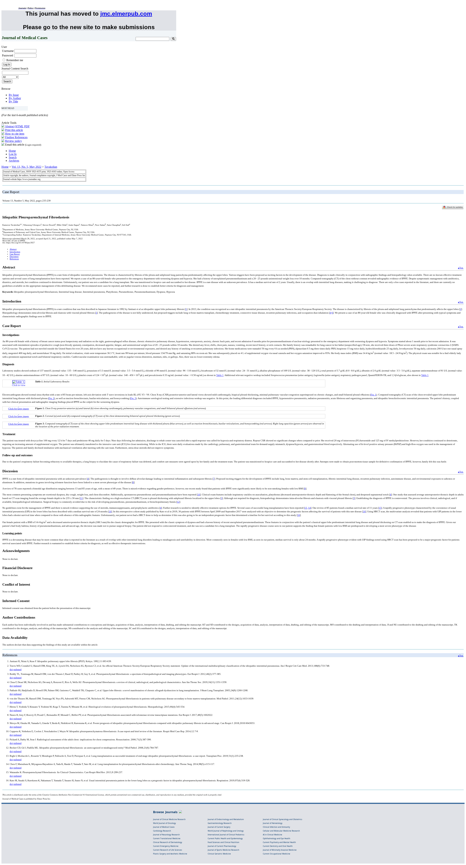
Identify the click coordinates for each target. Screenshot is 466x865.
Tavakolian (50, 166)
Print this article (14, 130)
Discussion (14, 257)
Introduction (15, 252)
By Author (15, 98)
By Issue (14, 94)
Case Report (15, 254)
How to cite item (14, 133)
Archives (14, 160)
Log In (13, 154)
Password (7, 55)
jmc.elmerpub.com (126, 13)
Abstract (10, 126)
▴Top (461, 267)
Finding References (16, 137)
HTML (19, 126)
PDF (27, 126)
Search (13, 157)
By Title (13, 101)
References (14, 259)
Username (8, 50)
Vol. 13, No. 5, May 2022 (26, 166)
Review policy (13, 140)
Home (12, 150)
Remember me (14, 60)
